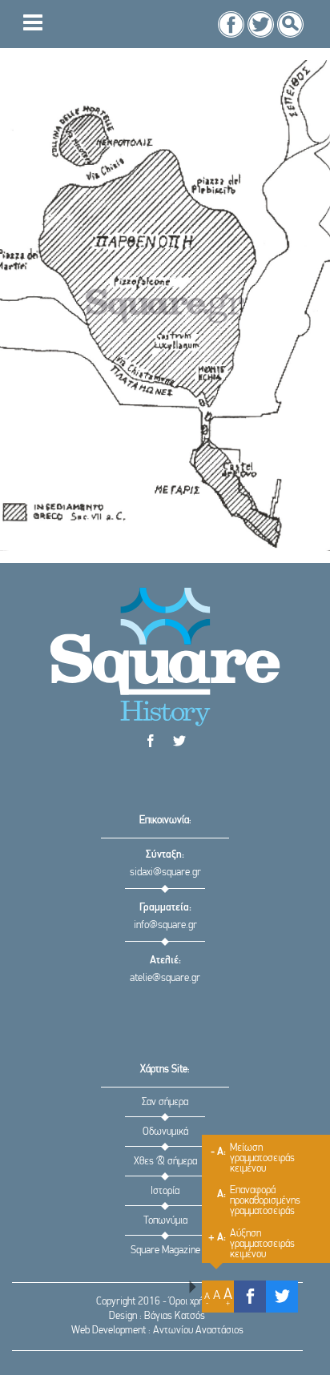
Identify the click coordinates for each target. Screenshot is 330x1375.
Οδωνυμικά (165, 1132)
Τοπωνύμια (165, 1221)
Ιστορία (165, 1191)
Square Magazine (165, 1250)
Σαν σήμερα (165, 1102)
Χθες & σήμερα (165, 1161)
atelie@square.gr (165, 978)
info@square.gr (165, 925)
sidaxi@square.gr (165, 872)
